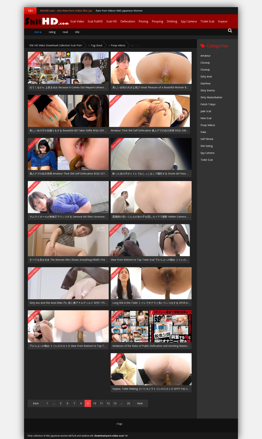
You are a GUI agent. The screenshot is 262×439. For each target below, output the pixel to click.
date (37, 32)
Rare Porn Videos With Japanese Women (119, 10)
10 (94, 403)
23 (128, 403)
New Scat (206, 118)
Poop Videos (208, 125)
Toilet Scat (207, 21)
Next (140, 403)
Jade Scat (206, 111)
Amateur (205, 55)
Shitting (172, 21)
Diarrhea (205, 83)
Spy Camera (189, 21)
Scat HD (111, 21)
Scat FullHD (95, 21)
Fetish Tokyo (208, 104)
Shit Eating (207, 146)
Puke (203, 132)
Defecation (127, 21)
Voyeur (223, 21)
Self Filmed (207, 139)
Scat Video (77, 21)
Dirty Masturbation (211, 97)
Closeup (205, 62)
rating (52, 32)
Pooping (157, 21)
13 (115, 403)
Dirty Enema (208, 90)
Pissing (143, 21)
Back (36, 403)
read (65, 32)
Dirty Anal (206, 76)
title (77, 32)
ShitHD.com (46, 21)
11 (101, 403)
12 (108, 403)
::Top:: (119, 423)
